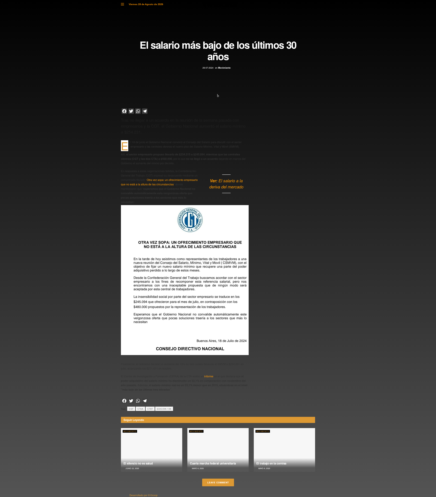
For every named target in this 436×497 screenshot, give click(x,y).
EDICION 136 (164, 408)
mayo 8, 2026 (197, 468)
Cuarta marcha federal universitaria (213, 463)
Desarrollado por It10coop (143, 495)
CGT (131, 408)
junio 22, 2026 (132, 468)
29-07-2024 (208, 67)
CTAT (150, 408)
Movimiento (224, 67)
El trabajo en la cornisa (271, 463)
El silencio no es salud (138, 463)
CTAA (140, 408)
